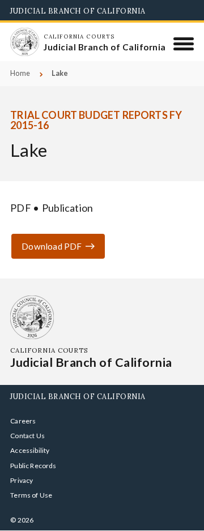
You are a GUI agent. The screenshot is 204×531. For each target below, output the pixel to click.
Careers (23, 421)
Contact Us (27, 435)
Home (20, 73)
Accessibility (29, 450)
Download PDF (52, 246)
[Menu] (184, 43)
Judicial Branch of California (78, 10)
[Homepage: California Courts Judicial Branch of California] (24, 42)
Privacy (21, 480)
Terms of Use (31, 495)
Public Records (33, 465)
